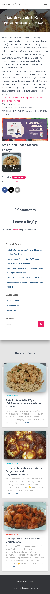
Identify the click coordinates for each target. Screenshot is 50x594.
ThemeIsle (33, 588)
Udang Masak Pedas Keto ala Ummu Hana (24, 278)
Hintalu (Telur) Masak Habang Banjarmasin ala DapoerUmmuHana (24, 471)
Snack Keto (11, 311)
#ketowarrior (14, 101)
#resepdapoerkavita (12, 97)
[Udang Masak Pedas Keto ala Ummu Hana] (25, 516)
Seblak (16, 182)
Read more (29, 423)
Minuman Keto (13, 306)
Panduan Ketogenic (25, 582)
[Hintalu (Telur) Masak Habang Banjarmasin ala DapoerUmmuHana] (25, 445)
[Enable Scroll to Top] (45, 589)
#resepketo (27, 97)
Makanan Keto (19, 177)
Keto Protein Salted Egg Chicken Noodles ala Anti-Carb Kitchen (24, 403)
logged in (16, 230)
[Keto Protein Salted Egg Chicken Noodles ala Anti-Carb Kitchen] (25, 377)
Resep (9, 182)
